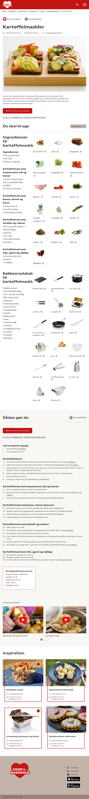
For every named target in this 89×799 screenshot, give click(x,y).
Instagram (75, 771)
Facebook (75, 767)
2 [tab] (44, 639)
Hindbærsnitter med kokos (62, 736)
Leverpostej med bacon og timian (22, 736)
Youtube (74, 774)
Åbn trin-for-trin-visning (17, 111)
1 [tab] (41, 639)
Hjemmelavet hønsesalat (61, 690)
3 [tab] (47, 639)
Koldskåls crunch (14, 690)
